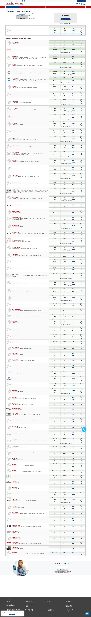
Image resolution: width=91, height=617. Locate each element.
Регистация (68, 602)
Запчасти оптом (52, 7)
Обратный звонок (45, 0)
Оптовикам (48, 602)
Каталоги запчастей (29, 601)
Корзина (73, 3)
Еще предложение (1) (67, 104)
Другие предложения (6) (66, 52)
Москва (7, 0)
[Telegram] (25, 1)
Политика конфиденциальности (11, 604)
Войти (82, 3)
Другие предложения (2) (67, 96)
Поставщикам (65, 7)
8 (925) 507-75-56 (31, 610)
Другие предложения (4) (66, 163)
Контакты (79, 7)
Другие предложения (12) (66, 59)
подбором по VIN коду (68, 556)
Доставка (25, 7)
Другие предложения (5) (67, 89)
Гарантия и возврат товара (10, 605)
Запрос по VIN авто (69, 605)
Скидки (47, 604)
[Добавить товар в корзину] (81, 28)
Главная (6, 9)
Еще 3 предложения (65, 23)
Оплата (38, 7)
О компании (7, 601)
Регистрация (83, 4)
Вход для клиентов (69, 601)
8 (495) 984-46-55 (14, 0)
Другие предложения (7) (66, 67)
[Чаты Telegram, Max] (87, 613)
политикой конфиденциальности (64, 572)
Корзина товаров (69, 606)
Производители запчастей (30, 602)
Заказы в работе (68, 604)
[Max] (22, 1)
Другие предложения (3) (66, 74)
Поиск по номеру (28, 604)
